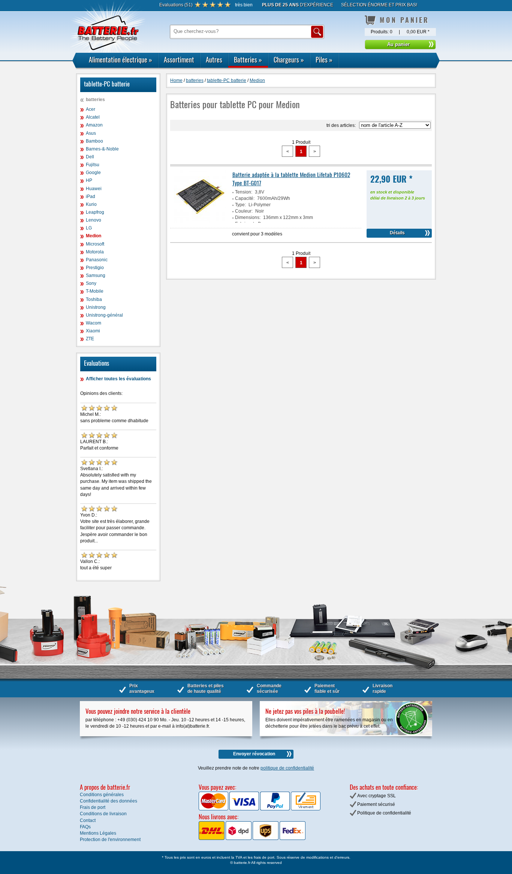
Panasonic (97, 259)
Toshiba (94, 299)
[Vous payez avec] (214, 808)
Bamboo (94, 141)
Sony (91, 283)
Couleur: (244, 211)
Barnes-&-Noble (102, 149)
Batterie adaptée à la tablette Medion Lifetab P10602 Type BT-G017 (291, 178)
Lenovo (93, 220)
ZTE (90, 338)
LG (89, 228)
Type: (240, 204)
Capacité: (245, 198)
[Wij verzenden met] (252, 838)
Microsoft (95, 244)
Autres (214, 59)
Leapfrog (95, 212)
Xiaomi (93, 331)
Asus (91, 133)
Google (93, 172)
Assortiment (179, 59)
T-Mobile (94, 291)
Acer (90, 109)
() (176, 4)
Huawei (94, 188)
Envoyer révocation (254, 753)
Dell (90, 156)
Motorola (95, 252)
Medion (93, 235)
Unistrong (96, 307)
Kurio (91, 204)
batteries (95, 99)
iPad (90, 196)
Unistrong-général (104, 315)
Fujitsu (92, 164)
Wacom (93, 323)
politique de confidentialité (287, 768)
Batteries (248, 59)
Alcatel (93, 117)
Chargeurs (289, 59)
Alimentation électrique (120, 59)
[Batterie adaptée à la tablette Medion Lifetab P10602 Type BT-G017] (200, 221)
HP (89, 180)
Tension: (243, 192)
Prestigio (95, 267)
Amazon (94, 125)
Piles (324, 59)
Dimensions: (247, 217)
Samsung (95, 275)
